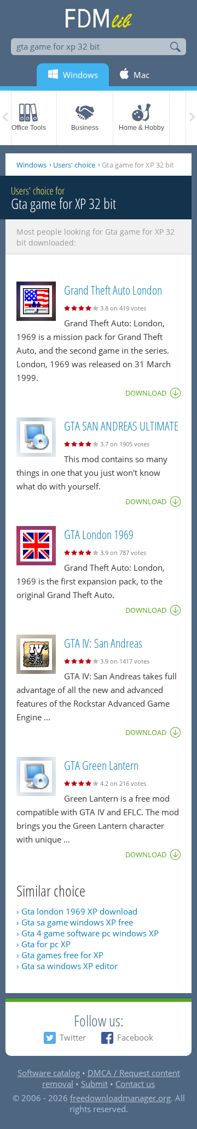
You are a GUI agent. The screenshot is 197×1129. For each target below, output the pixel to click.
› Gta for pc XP (43, 944)
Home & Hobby (141, 128)
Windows (31, 165)
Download (145, 393)
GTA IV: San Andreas (103, 643)
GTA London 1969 (99, 534)
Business (85, 128)
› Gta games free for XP (59, 954)
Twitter (73, 1037)
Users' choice (74, 165)
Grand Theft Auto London (113, 290)
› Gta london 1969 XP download (76, 911)
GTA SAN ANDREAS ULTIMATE (121, 425)
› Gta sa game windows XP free (74, 922)
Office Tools (28, 128)
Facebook (135, 1037)
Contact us (135, 1083)
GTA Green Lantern (101, 765)
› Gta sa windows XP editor (67, 965)
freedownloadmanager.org (120, 1097)
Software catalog (49, 1072)
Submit (94, 1083)
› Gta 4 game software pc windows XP (87, 933)
